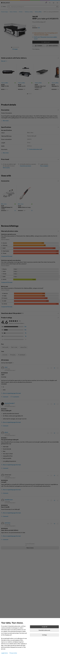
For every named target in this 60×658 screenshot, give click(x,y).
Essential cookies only (44, 630)
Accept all (44, 627)
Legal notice (4, 653)
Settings (44, 635)
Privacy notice (13, 653)
